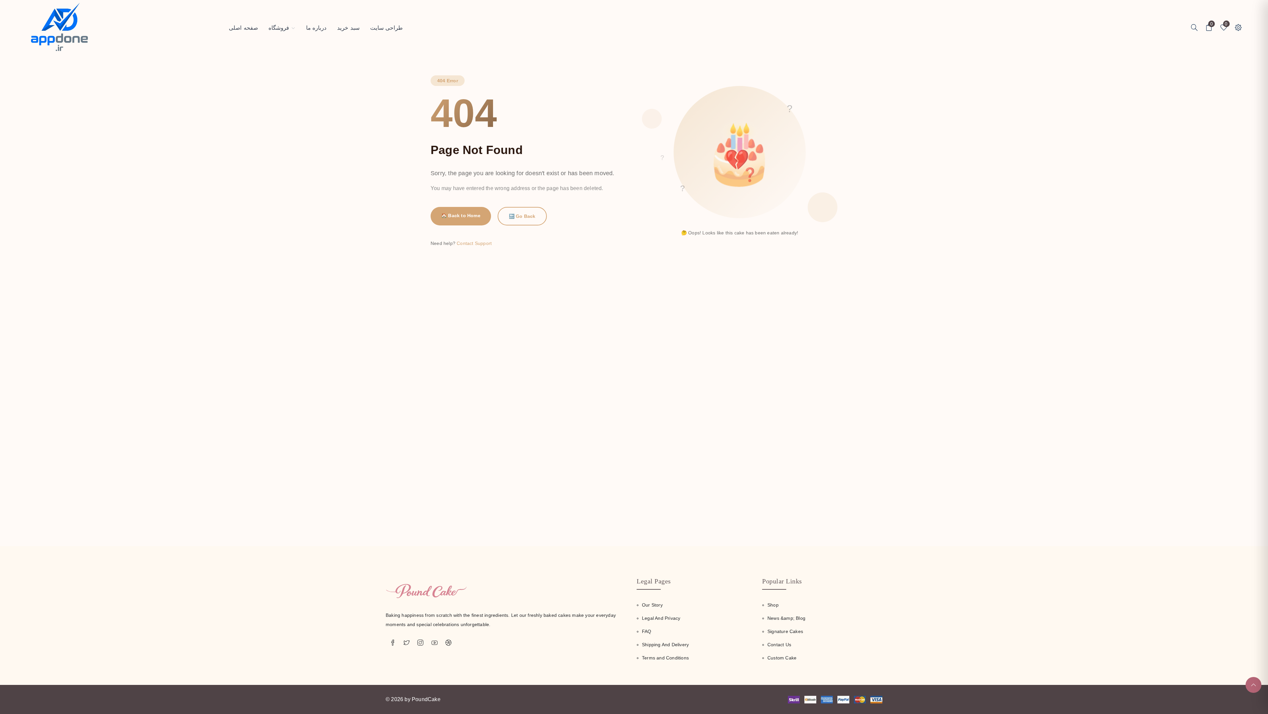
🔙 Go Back (522, 216)
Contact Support (474, 243)
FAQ (647, 631)
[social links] (393, 643)
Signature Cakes (785, 631)
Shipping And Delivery (665, 644)
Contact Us (779, 644)
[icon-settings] (1194, 28)
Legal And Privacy (661, 618)
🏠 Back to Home (460, 215)
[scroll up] (1253, 685)
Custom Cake (781, 657)
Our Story (652, 605)
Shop (773, 605)
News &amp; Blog (786, 618)
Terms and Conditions (665, 657)
